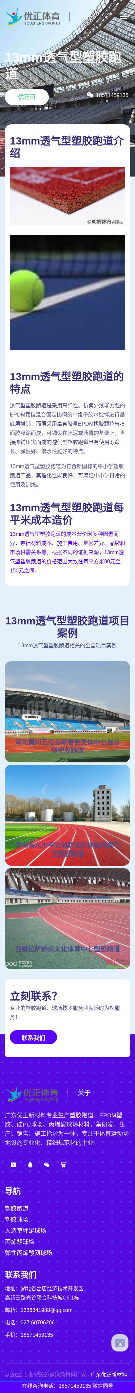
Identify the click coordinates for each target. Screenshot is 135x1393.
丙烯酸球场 (19, 1242)
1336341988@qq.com (46, 1310)
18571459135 (37, 1335)
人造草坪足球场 (25, 1231)
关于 (84, 1092)
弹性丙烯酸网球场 (28, 1253)
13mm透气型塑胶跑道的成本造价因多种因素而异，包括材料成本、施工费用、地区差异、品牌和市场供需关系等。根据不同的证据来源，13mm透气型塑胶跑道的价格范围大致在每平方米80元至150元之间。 (67, 552)
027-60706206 (38, 1322)
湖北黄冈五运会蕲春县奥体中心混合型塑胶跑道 (67, 746)
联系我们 (33, 1038)
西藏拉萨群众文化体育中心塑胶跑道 (67, 949)
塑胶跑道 (17, 1208)
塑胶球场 (17, 1219)
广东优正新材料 (108, 1375)
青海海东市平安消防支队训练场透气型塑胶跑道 (67, 850)
